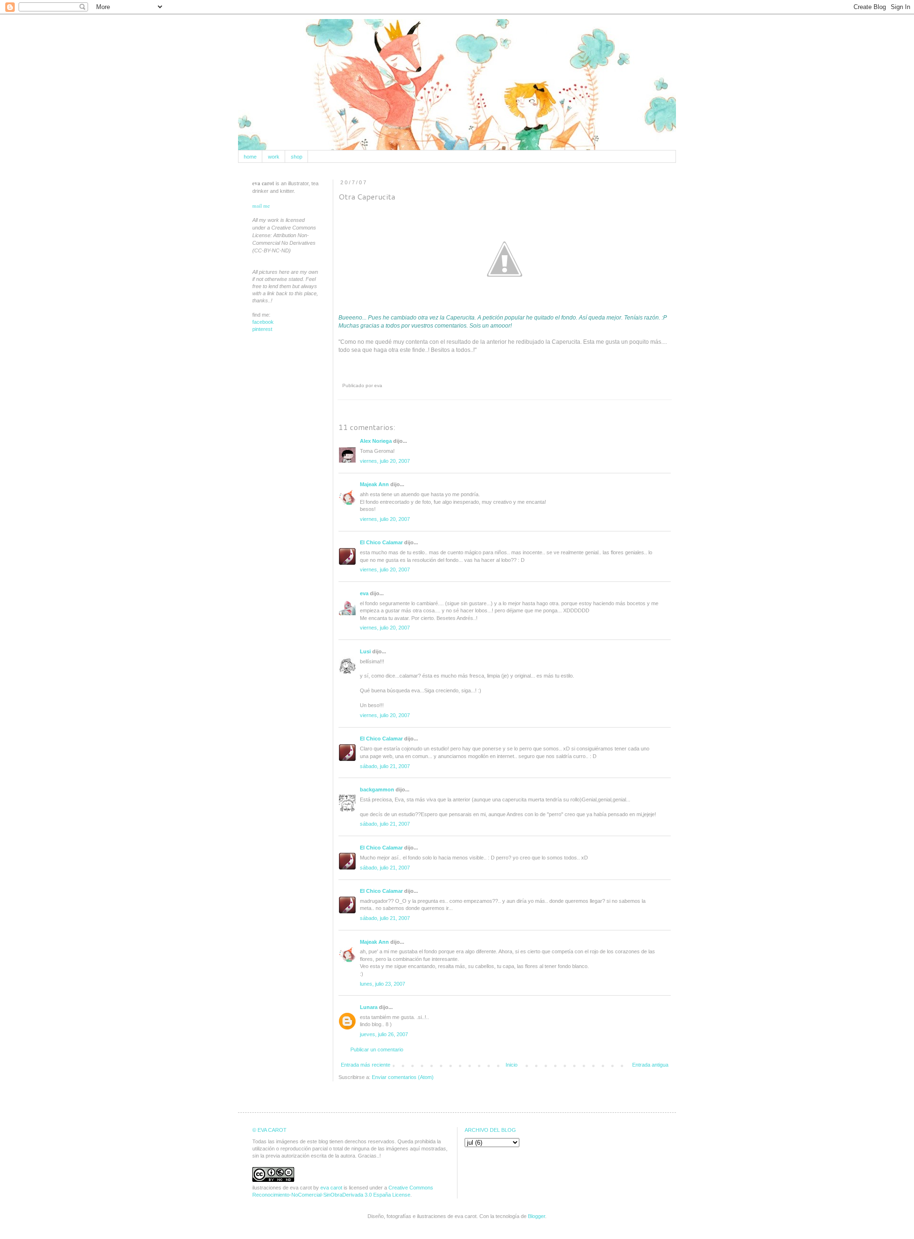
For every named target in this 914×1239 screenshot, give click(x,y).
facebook (263, 322)
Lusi (365, 651)
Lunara (369, 1007)
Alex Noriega (376, 441)
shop (296, 157)
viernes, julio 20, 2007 (385, 461)
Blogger (536, 1216)
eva (364, 593)
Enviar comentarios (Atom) (403, 1077)
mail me (261, 205)
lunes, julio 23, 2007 (382, 984)
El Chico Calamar (381, 542)
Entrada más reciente (365, 1065)
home (250, 157)
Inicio (511, 1065)
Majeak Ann (374, 484)
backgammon (377, 789)
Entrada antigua (650, 1065)
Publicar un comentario (376, 1049)
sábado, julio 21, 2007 (385, 766)
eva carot (331, 1187)
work (273, 157)
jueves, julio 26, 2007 (384, 1034)
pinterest (262, 329)
